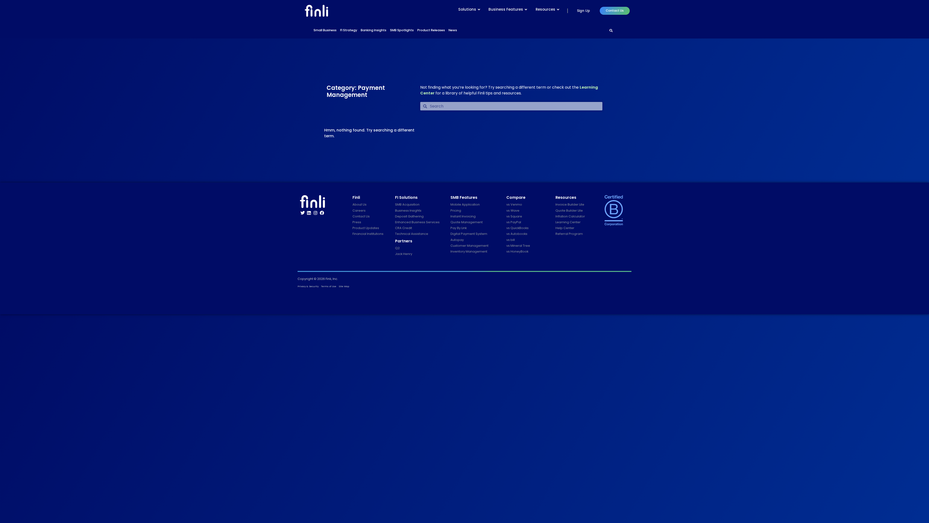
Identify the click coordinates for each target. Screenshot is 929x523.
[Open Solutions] (479, 9)
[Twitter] (302, 213)
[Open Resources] (558, 9)
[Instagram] (315, 213)
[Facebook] (322, 213)
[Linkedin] (309, 213)
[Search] (611, 31)
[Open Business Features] (526, 9)
